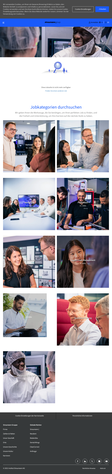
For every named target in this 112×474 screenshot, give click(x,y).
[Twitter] (92, 461)
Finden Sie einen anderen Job (56, 91)
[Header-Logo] (52, 22)
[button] (93, 22)
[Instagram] (99, 461)
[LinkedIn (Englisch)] (84, 461)
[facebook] (77, 461)
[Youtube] (106, 461)
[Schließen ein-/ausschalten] (3, 22)
